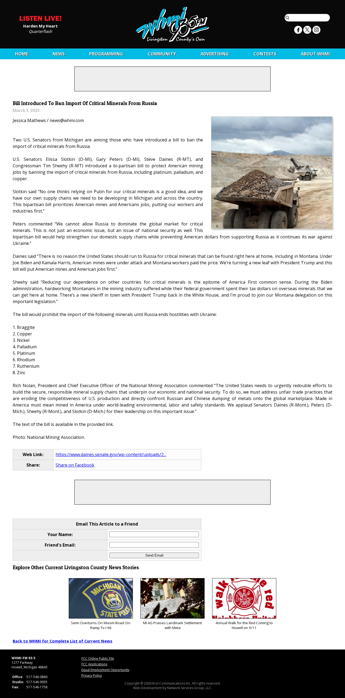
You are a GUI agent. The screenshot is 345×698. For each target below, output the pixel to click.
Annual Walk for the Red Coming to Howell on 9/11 (244, 625)
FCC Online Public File (97, 658)
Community (162, 54)
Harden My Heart (40, 25)
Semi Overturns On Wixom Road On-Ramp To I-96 (101, 625)
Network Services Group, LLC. (189, 688)
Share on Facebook (75, 465)
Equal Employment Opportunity (105, 670)
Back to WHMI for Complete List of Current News (62, 641)
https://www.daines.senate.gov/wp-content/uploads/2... (111, 454)
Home (21, 54)
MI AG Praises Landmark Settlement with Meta (172, 625)
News (59, 54)
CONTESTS (264, 54)
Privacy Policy (91, 675)
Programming (106, 54)
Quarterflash (40, 31)
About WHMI (315, 54)
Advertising (215, 54)
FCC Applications (94, 664)
